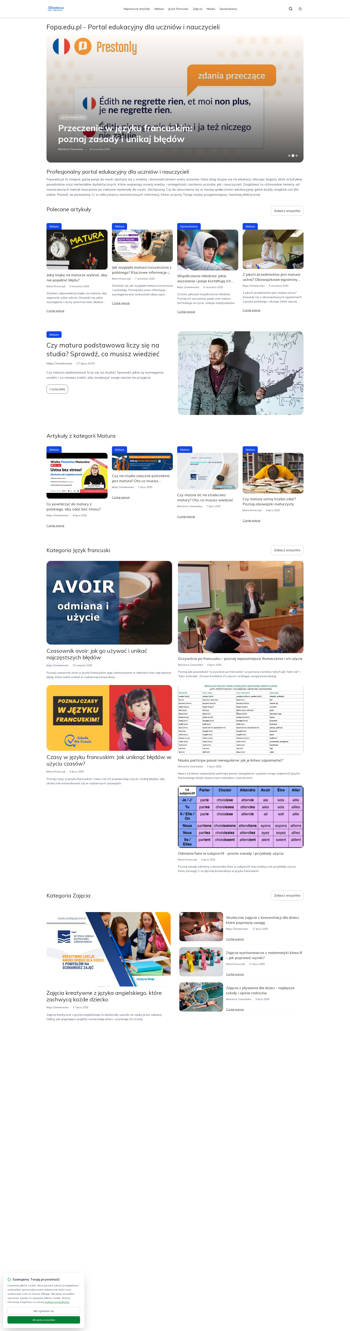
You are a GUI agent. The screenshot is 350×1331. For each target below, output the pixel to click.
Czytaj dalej (57, 389)
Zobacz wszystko (287, 211)
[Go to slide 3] (296, 155)
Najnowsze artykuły (137, 9)
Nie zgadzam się (44, 1311)
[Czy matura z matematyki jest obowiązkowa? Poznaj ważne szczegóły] (175, 99)
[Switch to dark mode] (300, 8)
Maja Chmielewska (188, 287)
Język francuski (178, 9)
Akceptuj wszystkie (43, 1320)
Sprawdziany (228, 9)
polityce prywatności (57, 1302)
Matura (159, 9)
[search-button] (291, 9)
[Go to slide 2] (293, 156)
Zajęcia (197, 9)
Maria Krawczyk (55, 286)
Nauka (211, 9)
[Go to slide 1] (289, 156)
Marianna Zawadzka (70, 149)
